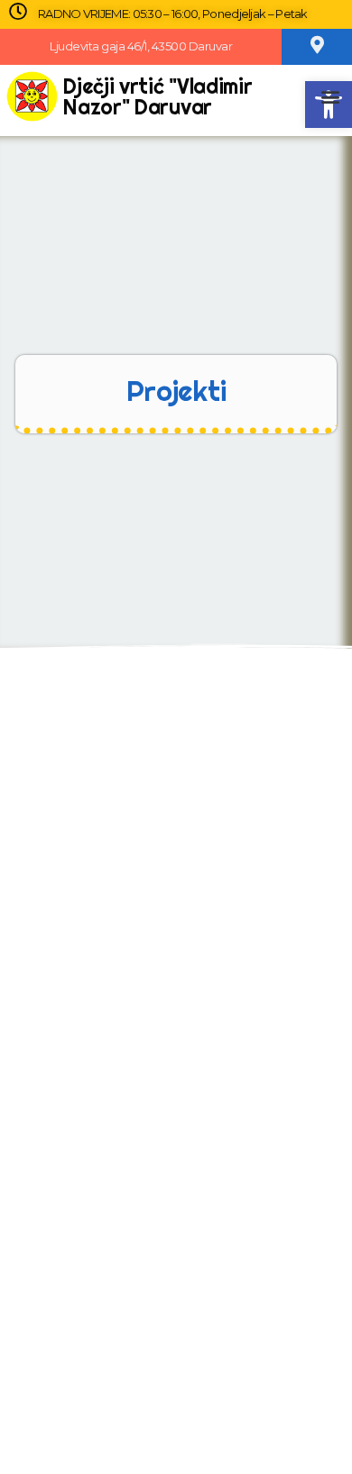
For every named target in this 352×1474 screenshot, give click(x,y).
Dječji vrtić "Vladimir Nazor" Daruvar (157, 96)
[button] (330, 96)
